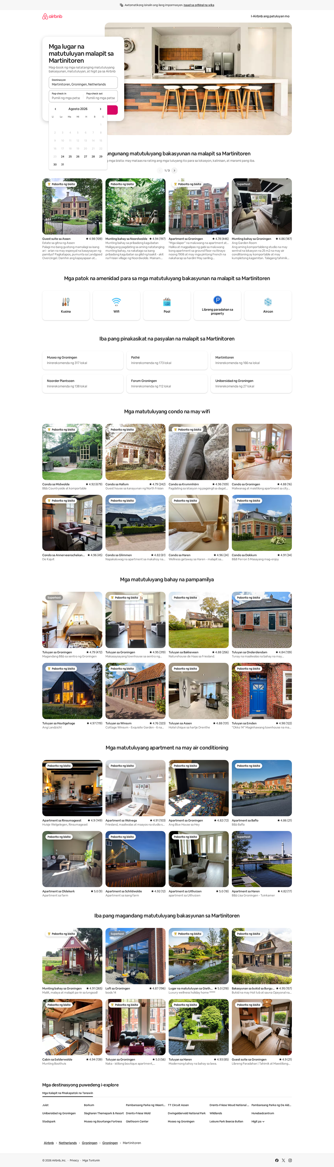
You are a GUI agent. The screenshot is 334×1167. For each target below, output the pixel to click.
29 (100, 156)
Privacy (74, 1160)
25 (70, 156)
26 (77, 156)
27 (85, 156)
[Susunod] (174, 170)
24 (62, 156)
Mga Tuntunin (91, 1160)
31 (62, 164)
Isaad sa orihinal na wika (199, 5)
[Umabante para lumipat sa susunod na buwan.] (100, 109)
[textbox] (66, 98)
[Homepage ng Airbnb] (52, 16)
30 (55, 164)
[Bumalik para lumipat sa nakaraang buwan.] (55, 109)
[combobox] (83, 84)
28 (93, 156)
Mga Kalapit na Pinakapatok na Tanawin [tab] (67, 1093)
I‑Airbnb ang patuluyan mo (270, 16)
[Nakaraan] (160, 170)
